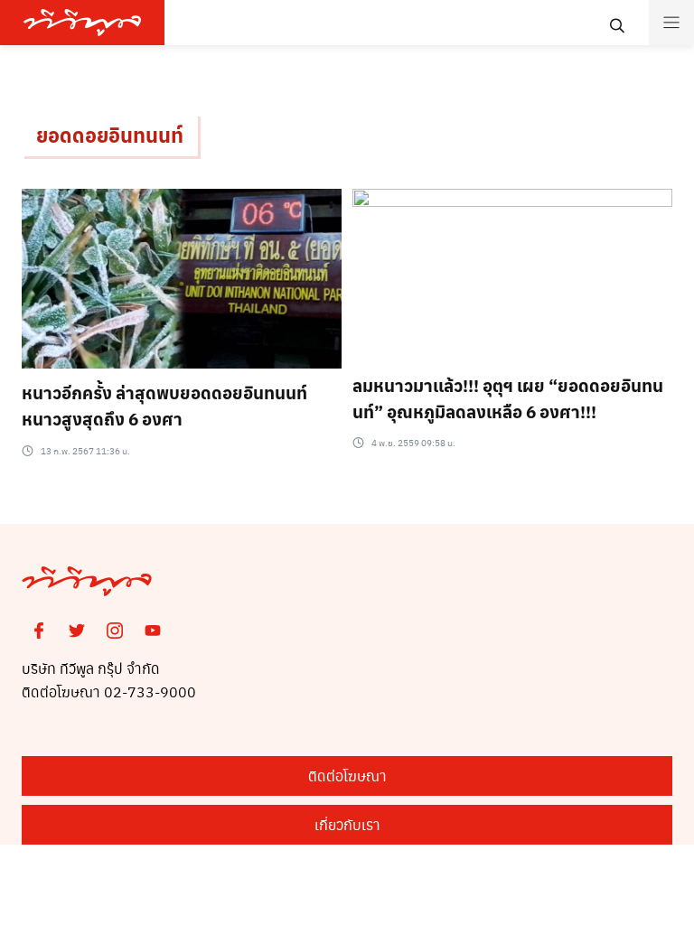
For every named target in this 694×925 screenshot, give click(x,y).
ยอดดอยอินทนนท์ (109, 134)
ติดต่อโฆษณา (347, 775)
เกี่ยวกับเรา (347, 824)
